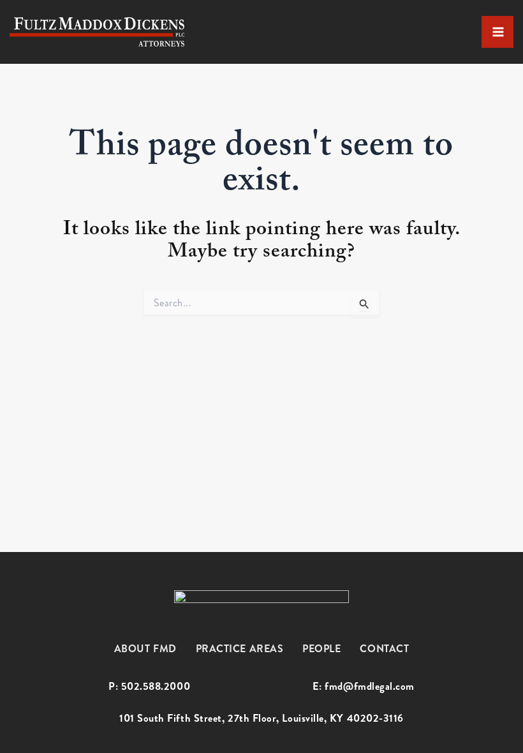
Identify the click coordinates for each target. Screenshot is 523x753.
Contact (384, 648)
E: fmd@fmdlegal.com (364, 687)
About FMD (145, 648)
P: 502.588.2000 (149, 687)
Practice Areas (240, 648)
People (321, 648)
